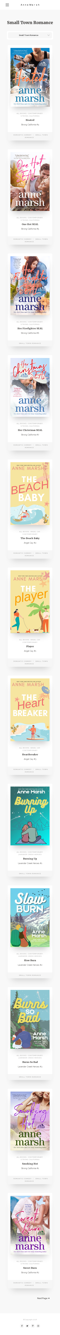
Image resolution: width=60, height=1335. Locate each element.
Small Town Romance (30, 343)
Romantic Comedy (23, 135)
